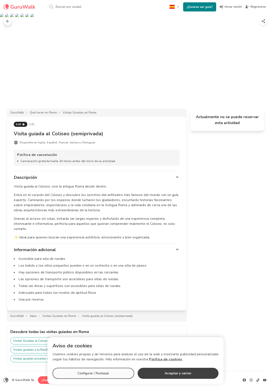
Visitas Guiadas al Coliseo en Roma (37, 341)
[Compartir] (263, 21)
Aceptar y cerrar (178, 373)
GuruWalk (17, 113)
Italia (33, 316)
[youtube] (265, 380)
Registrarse (258, 7)
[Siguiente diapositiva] (260, 64)
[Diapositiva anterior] (10, 64)
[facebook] (244, 380)
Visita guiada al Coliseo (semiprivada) (107, 316)
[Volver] (7, 21)
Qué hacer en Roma (43, 113)
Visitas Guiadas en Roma (79, 113)
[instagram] (251, 380)
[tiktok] (258, 380)
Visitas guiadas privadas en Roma (36, 359)
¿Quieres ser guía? (200, 7)
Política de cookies (165, 359)
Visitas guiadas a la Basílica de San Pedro (41, 350)
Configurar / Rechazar (93, 373)
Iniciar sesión (233, 7)
